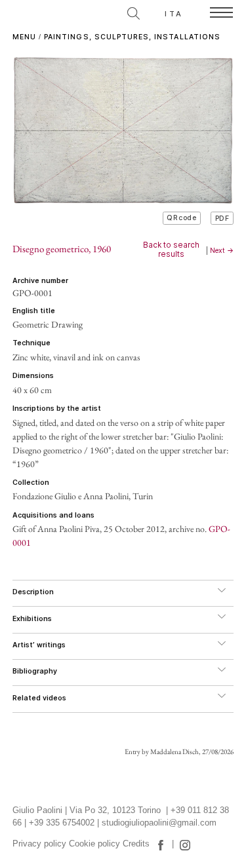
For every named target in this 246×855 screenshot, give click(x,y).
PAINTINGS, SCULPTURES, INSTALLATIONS (132, 37)
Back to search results (171, 249)
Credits (136, 843)
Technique (31, 343)
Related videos (39, 698)
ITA (174, 13)
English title (33, 311)
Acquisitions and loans (53, 515)
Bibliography (34, 671)
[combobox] (74, 11)
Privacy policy (39, 843)
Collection (30, 482)
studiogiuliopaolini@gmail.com (159, 822)
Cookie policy (94, 843)
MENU (24, 37)
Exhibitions (32, 619)
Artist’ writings (39, 645)
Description (33, 592)
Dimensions (33, 375)
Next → (222, 250)
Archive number (40, 280)
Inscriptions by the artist (56, 408)
